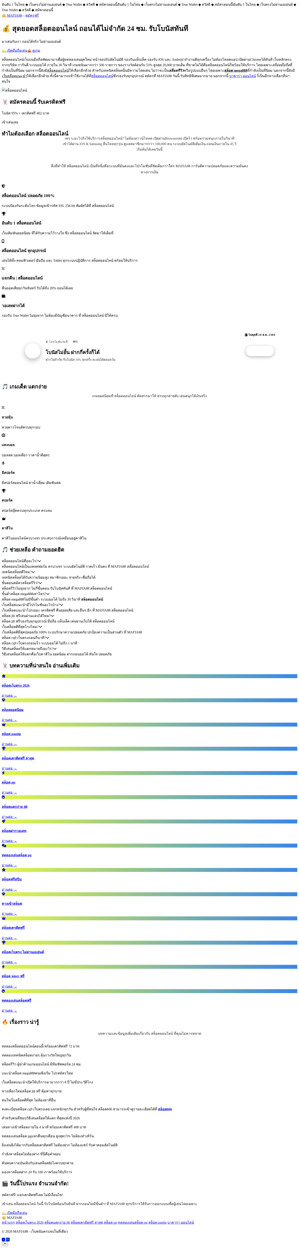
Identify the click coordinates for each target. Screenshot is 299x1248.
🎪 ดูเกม (33, 50)
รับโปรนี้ (262, 351)
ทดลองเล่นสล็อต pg (133, 1222)
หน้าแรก (8, 1222)
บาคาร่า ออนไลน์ (242, 76)
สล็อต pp (110, 1222)
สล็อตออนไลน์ (102, 76)
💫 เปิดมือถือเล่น (14, 50)
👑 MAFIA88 (12, 15)
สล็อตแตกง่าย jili (57, 1222)
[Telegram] (3, 1239)
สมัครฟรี (32, 15)
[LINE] (8, 1239)
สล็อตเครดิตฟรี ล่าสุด (87, 1222)
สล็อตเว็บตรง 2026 (30, 1222)
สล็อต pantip (157, 1222)
